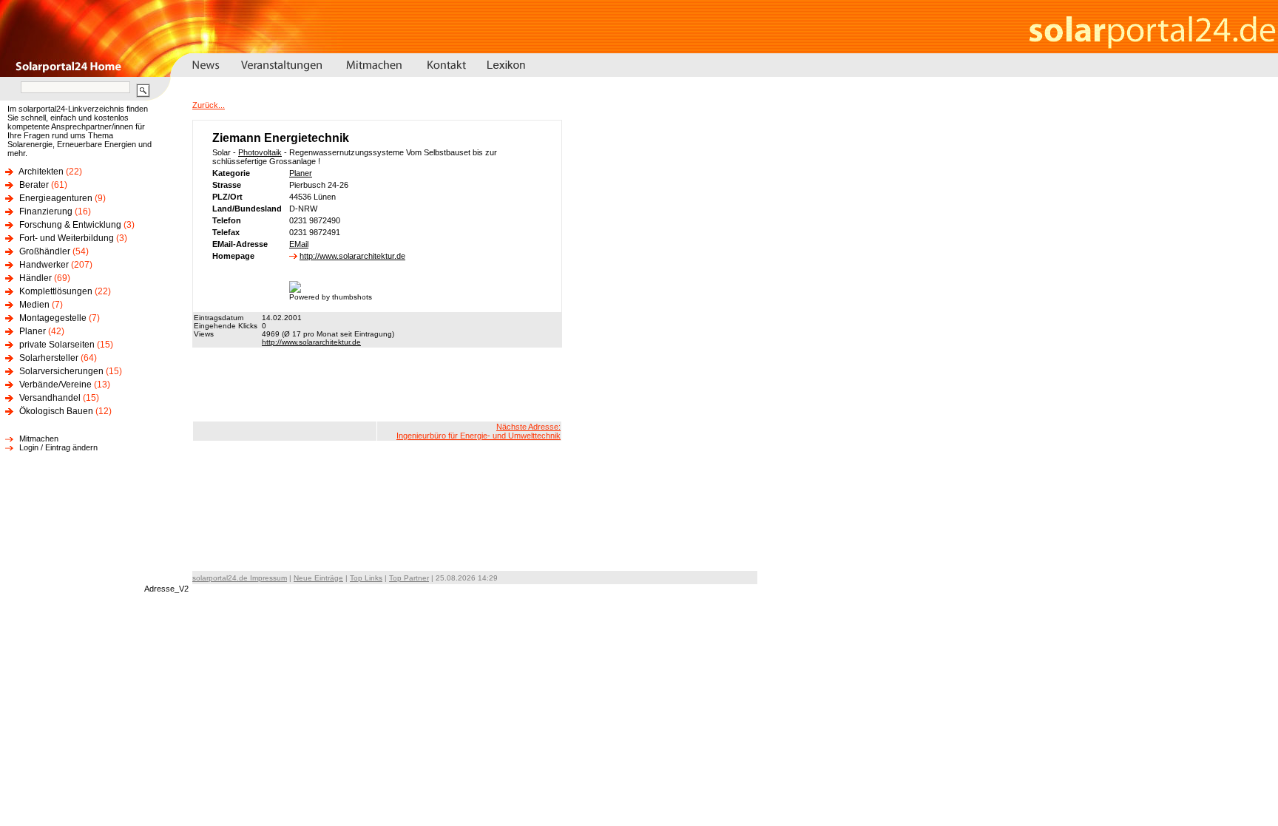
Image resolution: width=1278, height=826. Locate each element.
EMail (298, 244)
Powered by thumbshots (330, 297)
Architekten (41, 171)
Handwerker (44, 265)
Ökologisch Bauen (56, 411)
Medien (34, 304)
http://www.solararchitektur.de (352, 255)
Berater (34, 185)
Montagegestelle (53, 318)
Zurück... (208, 105)
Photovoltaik (260, 152)
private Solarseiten (57, 344)
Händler (35, 278)
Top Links (366, 578)
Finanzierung (45, 211)
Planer (32, 331)
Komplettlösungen (55, 291)
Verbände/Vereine (55, 384)
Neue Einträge (318, 578)
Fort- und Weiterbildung (66, 238)
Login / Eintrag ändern (58, 447)
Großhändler (44, 251)
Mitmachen (38, 438)
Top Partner (409, 578)
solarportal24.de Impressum (239, 578)
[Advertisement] (377, 384)
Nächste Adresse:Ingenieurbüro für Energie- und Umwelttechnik (478, 431)
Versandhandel (50, 398)
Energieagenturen (55, 198)
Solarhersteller (48, 358)
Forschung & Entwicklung (70, 225)
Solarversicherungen (61, 371)
